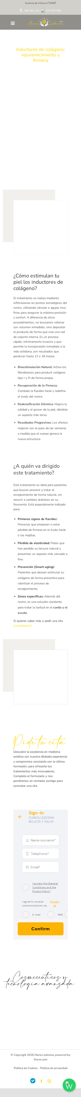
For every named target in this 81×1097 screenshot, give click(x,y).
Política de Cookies (26, 1068)
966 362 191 (31, 10)
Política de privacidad (53, 1068)
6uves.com (40, 1059)
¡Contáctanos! (22, 626)
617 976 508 (53, 10)
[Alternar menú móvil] (13, 23)
